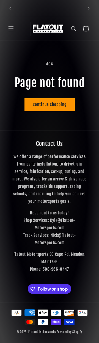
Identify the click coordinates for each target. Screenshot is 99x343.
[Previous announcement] (10, 8)
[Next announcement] (89, 8)
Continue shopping (50, 104)
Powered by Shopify (69, 332)
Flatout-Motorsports (42, 332)
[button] (11, 29)
